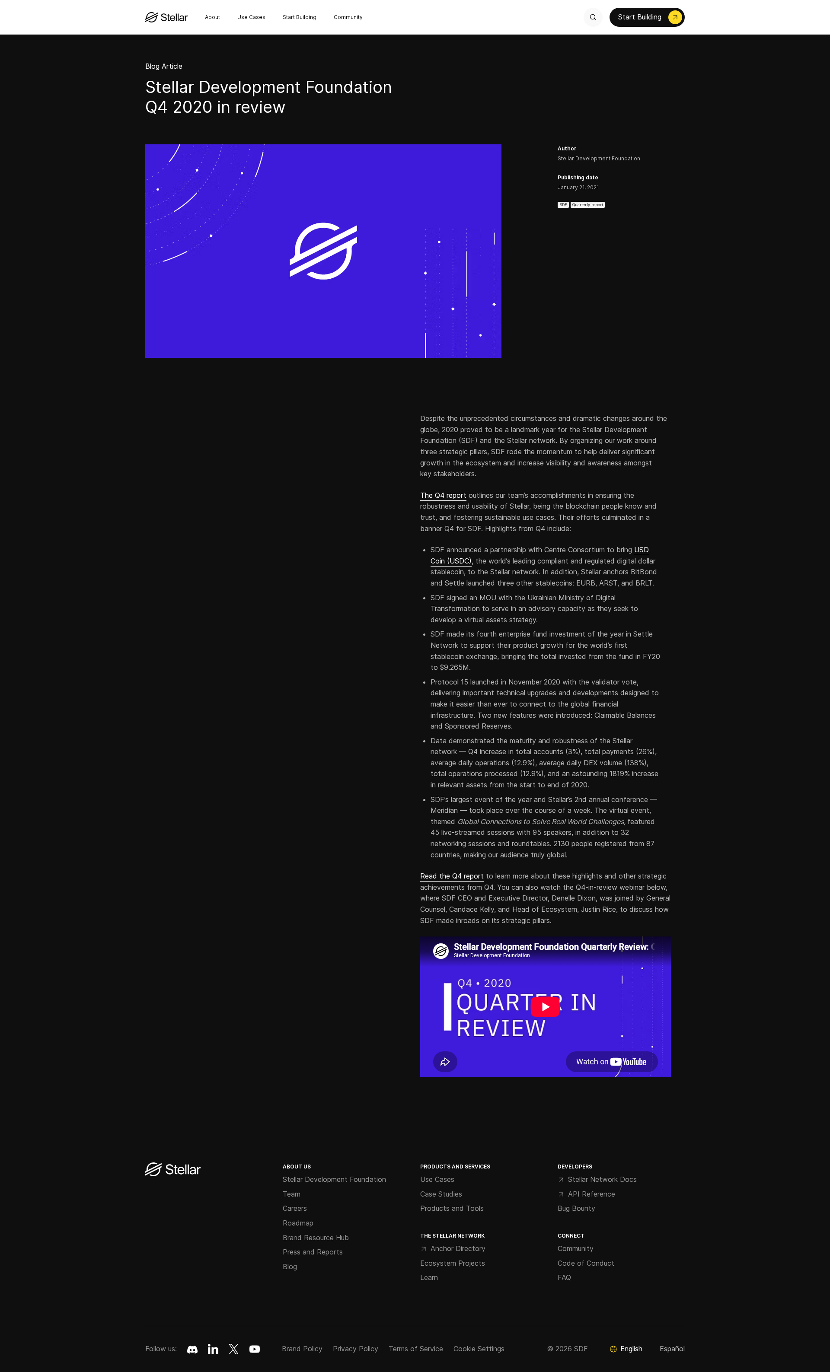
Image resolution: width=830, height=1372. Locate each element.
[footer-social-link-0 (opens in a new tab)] (192, 1349)
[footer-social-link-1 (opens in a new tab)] (213, 1349)
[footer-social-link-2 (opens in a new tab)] (234, 1349)
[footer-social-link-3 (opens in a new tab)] (254, 1349)
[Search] (593, 17)
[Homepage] (173, 1170)
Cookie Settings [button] (478, 1348)
